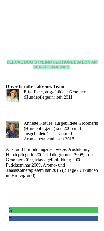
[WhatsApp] (11, 209)
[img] (52, 36)
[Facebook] (10, 218)
